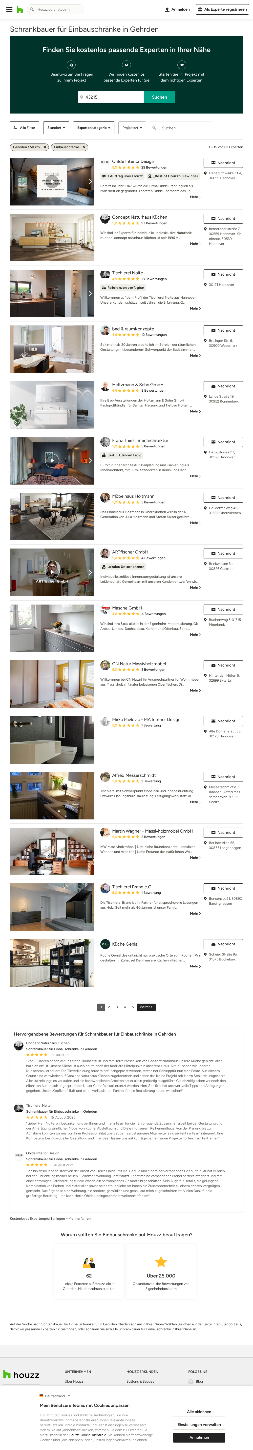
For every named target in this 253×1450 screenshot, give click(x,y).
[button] (9, 9)
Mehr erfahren (79, 1219)
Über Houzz (74, 1381)
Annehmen (199, 1437)
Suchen (159, 97)
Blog (199, 1381)
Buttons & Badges (140, 1381)
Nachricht (226, 162)
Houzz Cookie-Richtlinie (87, 1435)
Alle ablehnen (199, 1411)
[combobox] (55, 9)
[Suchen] (32, 9)
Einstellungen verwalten (199, 1424)
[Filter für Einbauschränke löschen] (84, 147)
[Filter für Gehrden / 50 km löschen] (45, 147)
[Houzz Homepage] (20, 9)
